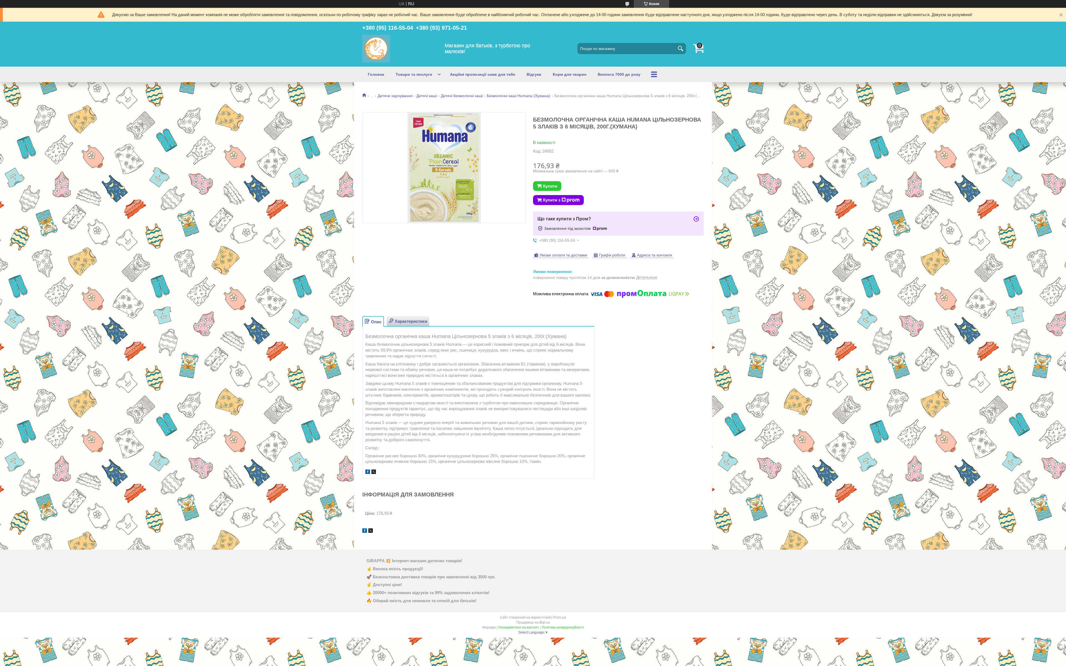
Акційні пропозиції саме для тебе (482, 74)
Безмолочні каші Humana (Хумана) (518, 96)
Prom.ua (559, 617)
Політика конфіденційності (563, 627)
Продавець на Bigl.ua (533, 622)
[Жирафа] (376, 48)
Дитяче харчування (395, 96)
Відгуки (534, 74)
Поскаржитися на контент (518, 627)
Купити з (551, 200)
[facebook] (367, 472)
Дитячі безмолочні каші (462, 96)
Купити (550, 186)
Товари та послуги (414, 74)
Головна (376, 74)
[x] (373, 472)
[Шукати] (680, 48)
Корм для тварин (569, 74)
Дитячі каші (426, 96)
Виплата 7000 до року (619, 74)
